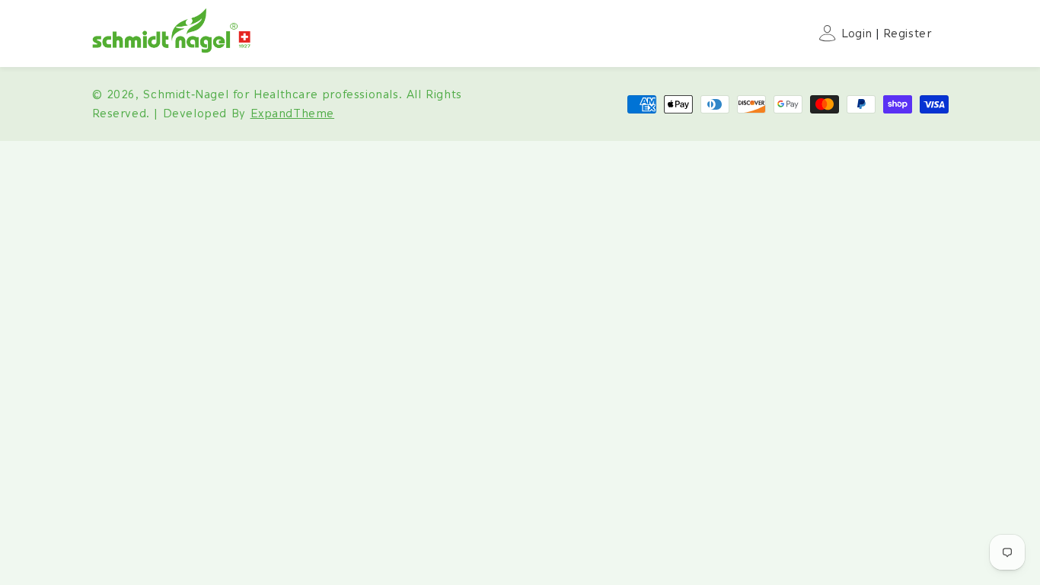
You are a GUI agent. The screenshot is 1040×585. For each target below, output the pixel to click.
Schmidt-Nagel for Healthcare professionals (270, 94)
